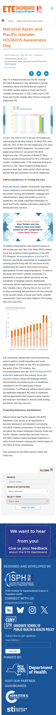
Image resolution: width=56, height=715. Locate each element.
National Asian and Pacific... (30, 20)
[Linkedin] (46, 73)
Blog (19, 59)
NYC (19, 302)
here (11, 455)
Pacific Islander (10, 64)
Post (10, 20)
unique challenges (12, 190)
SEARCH (11, 477)
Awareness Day (29, 61)
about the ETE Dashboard (28, 552)
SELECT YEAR (14, 497)
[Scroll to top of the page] (52, 713)
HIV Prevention (41, 61)
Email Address (13, 640)
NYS (10, 302)
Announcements (11, 59)
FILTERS (45, 470)
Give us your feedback (27, 548)
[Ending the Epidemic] (4, 21)
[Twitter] (38, 73)
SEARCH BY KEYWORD (18, 487)
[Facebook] (31, 73)
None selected (16, 491)
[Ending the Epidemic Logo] (22, 9)
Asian (20, 61)
